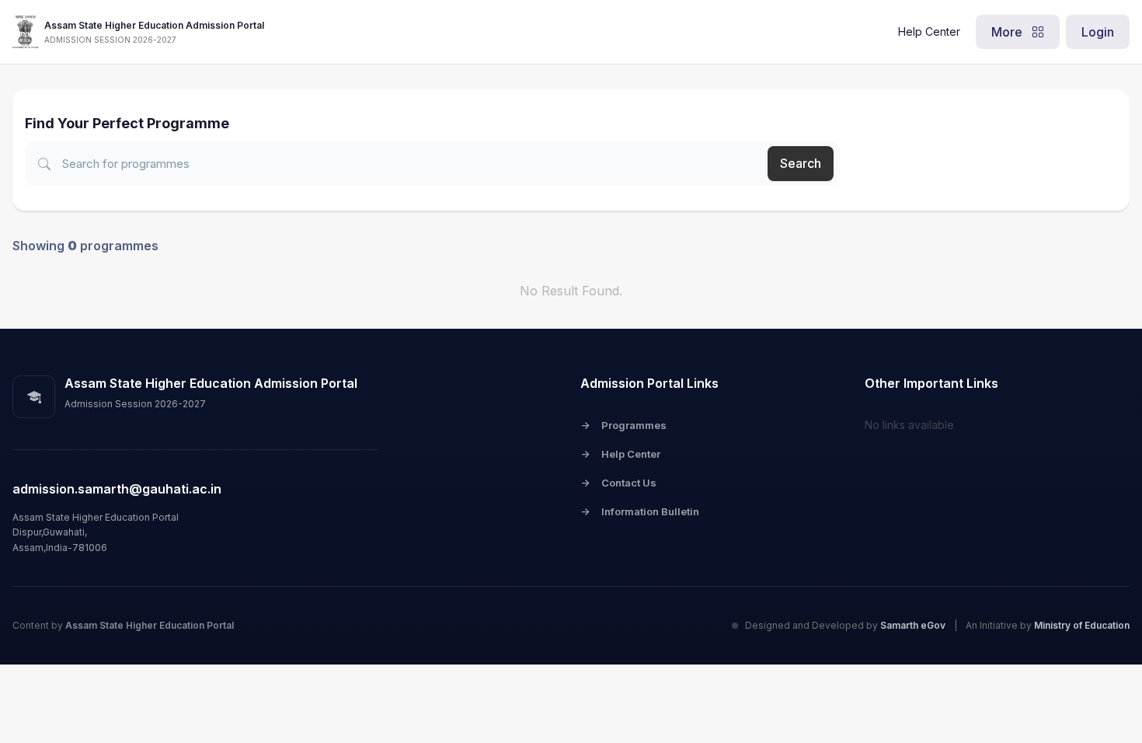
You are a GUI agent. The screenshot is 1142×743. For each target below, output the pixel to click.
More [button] (1008, 32)
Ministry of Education (1082, 625)
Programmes (623, 425)
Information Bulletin (639, 511)
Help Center (929, 31)
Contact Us (618, 482)
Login (1097, 32)
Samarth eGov (914, 625)
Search (800, 163)
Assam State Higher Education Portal (149, 625)
